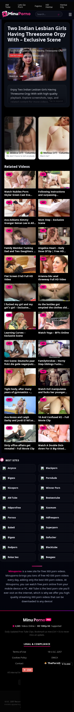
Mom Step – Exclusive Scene (51, 221)
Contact (19, 663)
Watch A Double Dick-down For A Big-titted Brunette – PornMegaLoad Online (53, 447)
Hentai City (63, 6)
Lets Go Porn (22, 6)
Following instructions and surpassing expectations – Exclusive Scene (52, 193)
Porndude (51, 478)
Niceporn (13, 488)
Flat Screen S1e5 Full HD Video (18, 278)
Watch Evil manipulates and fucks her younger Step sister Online (52, 390)
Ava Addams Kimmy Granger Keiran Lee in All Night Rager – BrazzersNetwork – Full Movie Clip (19, 221)
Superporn (52, 527)
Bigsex (11, 478)
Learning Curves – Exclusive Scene (14, 334)
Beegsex (50, 557)
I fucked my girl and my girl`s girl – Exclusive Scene (18, 306)
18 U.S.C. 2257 (55, 651)
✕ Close (66, 664)
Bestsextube (53, 498)
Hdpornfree (14, 507)
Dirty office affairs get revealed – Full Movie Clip (19, 447)
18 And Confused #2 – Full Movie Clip (53, 419)
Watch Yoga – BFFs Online (53, 332)
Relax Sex (13, 557)
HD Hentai (49, 6)
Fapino (38, 6)
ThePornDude (56, 663)
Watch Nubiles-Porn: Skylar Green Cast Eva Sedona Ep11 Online (17, 193)
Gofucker (51, 537)
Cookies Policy (19, 657)
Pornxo (12, 517)
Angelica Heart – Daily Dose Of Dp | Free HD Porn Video (51, 249)
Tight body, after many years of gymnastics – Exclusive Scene (17, 390)
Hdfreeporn (52, 517)
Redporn (12, 547)
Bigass (11, 537)
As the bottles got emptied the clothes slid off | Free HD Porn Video (53, 306)
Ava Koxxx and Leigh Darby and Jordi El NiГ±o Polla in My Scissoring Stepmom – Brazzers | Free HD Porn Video (18, 419)
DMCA (54, 657)
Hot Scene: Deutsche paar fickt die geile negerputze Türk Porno (19, 362)
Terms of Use (19, 651)
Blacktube (51, 547)
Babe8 (11, 527)
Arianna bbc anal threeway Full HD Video (52, 278)
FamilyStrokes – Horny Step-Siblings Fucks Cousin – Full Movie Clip (52, 362)
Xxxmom (51, 507)
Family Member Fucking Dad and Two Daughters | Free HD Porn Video (19, 249)
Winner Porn (53, 488)
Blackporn (51, 468)
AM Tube (7, 6)
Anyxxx (12, 468)
